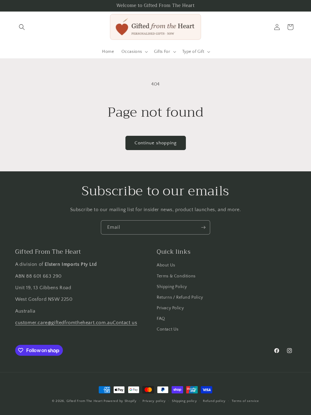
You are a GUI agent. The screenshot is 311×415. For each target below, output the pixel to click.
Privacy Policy (170, 308)
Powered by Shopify (120, 401)
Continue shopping (156, 143)
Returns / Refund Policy (180, 297)
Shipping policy (184, 401)
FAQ (161, 318)
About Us (166, 265)
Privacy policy (154, 401)
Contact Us (168, 329)
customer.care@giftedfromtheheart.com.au (64, 322)
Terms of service (245, 401)
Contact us (125, 322)
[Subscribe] (203, 227)
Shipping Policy (172, 286)
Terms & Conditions (176, 276)
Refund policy (214, 401)
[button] (22, 27)
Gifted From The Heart (85, 401)
